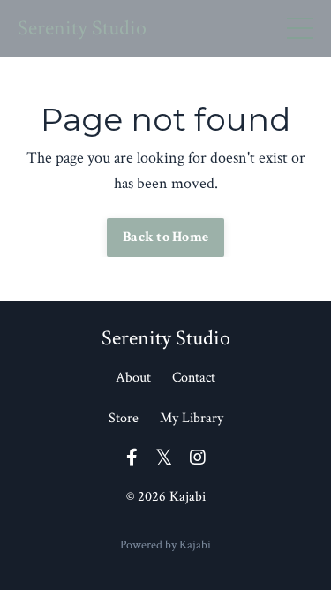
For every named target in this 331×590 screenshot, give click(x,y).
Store (124, 418)
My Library (191, 418)
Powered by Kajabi (165, 545)
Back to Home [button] (165, 237)
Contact (193, 377)
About (133, 377)
